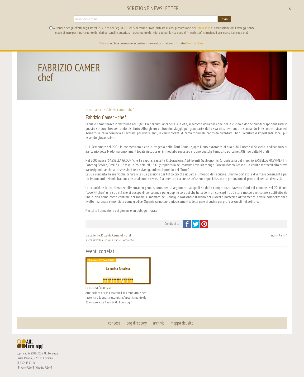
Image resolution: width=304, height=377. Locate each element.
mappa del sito (182, 323)
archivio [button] (159, 323)
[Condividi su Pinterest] (204, 223)
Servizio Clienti (195, 43)
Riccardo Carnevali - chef (116, 235)
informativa (203, 28)
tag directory (137, 323)
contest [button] (114, 323)
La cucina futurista (98, 287)
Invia (224, 19)
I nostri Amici (94, 109)
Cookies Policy (43, 367)
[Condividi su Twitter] (196, 223)
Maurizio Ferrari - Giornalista (116, 240)
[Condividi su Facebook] (187, 223)
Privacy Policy (25, 367)
